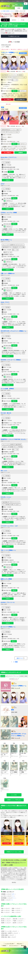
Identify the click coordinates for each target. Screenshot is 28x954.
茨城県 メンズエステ (6, 922)
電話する (14, 90)
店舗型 (6, 109)
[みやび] (5, 780)
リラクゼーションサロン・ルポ (9, 526)
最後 (16, 662)
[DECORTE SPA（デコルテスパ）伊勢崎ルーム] (6, 730)
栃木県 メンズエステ (18, 922)
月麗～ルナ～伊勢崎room (7, 273)
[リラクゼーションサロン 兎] (5, 745)
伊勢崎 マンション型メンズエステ (9, 931)
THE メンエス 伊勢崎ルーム (8, 550)
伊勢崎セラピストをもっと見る (14, 851)
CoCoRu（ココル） (6, 497)
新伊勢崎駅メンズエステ (8, 898)
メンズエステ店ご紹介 (9, 943)
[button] (26, 62)
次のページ (20, 658)
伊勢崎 (2, 54)
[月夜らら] (14, 716)
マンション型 (8, 54)
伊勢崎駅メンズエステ (7, 894)
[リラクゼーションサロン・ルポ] (5, 762)
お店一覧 (5, 20)
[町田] (5, 692)
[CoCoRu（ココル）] (14, 745)
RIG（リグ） (4, 470)
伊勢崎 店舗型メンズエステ (7, 935)
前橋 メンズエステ (16, 908)
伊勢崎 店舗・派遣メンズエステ (8, 937)
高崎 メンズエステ (5, 908)
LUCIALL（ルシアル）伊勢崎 (9, 212)
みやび (2, 184)
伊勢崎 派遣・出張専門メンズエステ (9, 933)
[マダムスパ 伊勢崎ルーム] (6, 682)
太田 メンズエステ (5, 910)
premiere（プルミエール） (8, 602)
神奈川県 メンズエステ (18, 919)
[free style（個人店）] (23, 745)
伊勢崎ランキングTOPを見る (14, 800)
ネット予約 (6, 843)
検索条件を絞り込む (15, 36)
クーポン (22, 20)
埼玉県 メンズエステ (6, 920)
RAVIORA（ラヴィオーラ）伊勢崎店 (11, 360)
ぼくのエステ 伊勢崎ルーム (8, 627)
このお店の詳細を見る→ (20, 99)
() (3, 836)
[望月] (14, 692)
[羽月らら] (22, 716)
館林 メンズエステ (16, 910)
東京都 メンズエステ (6, 919)
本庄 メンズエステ (16, 912)
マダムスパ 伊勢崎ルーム (9, 52)
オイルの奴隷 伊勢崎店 (7, 388)
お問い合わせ (19, 943)
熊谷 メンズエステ (5, 912)
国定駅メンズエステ (7, 900)
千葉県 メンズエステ (18, 920)
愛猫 (2, 107)
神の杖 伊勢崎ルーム (6, 240)
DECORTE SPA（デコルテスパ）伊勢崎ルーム (13, 331)
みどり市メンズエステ (7, 896)
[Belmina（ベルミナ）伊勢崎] (23, 762)
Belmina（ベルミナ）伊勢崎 (23, 771)
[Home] (6, 950)
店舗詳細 (20, 152)
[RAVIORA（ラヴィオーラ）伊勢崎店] (14, 762)
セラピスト (14, 20)
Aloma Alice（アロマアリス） (9, 157)
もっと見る (14, 795)
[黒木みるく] (5, 716)
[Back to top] (25, 947)
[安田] (22, 692)
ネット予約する (7, 99)
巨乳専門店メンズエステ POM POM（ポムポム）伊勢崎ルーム (14, 440)
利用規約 (4, 945)
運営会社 (22, 945)
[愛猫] (6, 706)
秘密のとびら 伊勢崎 (6, 579)
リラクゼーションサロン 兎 (4, 753)
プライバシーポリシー (13, 945)
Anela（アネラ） (5, 302)
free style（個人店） (6, 413)
